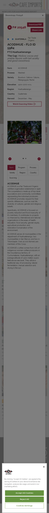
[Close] (44, 467)
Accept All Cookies (24, 493)
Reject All (24, 499)
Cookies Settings (24, 506)
